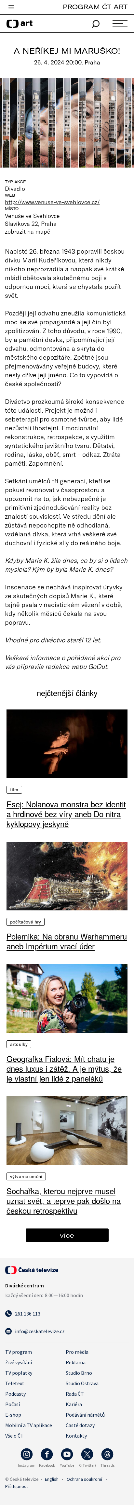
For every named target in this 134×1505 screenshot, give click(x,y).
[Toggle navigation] (11, 7)
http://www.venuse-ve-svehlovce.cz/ (52, 202)
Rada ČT (75, 1393)
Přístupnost (16, 1486)
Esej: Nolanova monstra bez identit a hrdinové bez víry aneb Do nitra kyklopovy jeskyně (66, 814)
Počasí (12, 1404)
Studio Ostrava (82, 1383)
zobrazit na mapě (27, 231)
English (52, 1479)
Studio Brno (79, 1373)
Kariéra (74, 1404)
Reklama (76, 1362)
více (67, 1235)
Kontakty (76, 1435)
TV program (18, 1352)
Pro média (77, 1352)
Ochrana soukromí (84, 1479)
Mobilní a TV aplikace (28, 1425)
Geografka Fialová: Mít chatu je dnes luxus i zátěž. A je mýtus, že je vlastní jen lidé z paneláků (64, 1068)
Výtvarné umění (26, 1176)
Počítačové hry (25, 922)
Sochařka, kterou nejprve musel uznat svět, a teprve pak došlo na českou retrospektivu (64, 1200)
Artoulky (19, 1044)
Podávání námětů (85, 1414)
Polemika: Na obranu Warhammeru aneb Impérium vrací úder (67, 941)
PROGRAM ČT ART (95, 7)
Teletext (14, 1383)
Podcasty (15, 1393)
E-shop (13, 1414)
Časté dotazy (80, 1425)
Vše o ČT (14, 1435)
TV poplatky (18, 1373)
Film (14, 790)
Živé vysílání (18, 1362)
